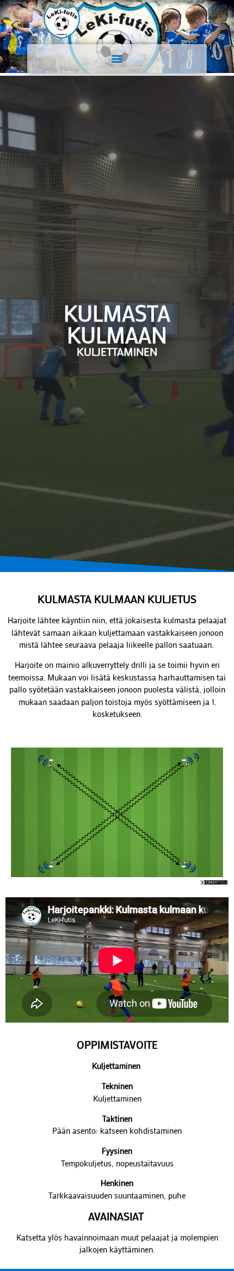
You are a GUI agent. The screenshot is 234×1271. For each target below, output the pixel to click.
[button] (117, 59)
